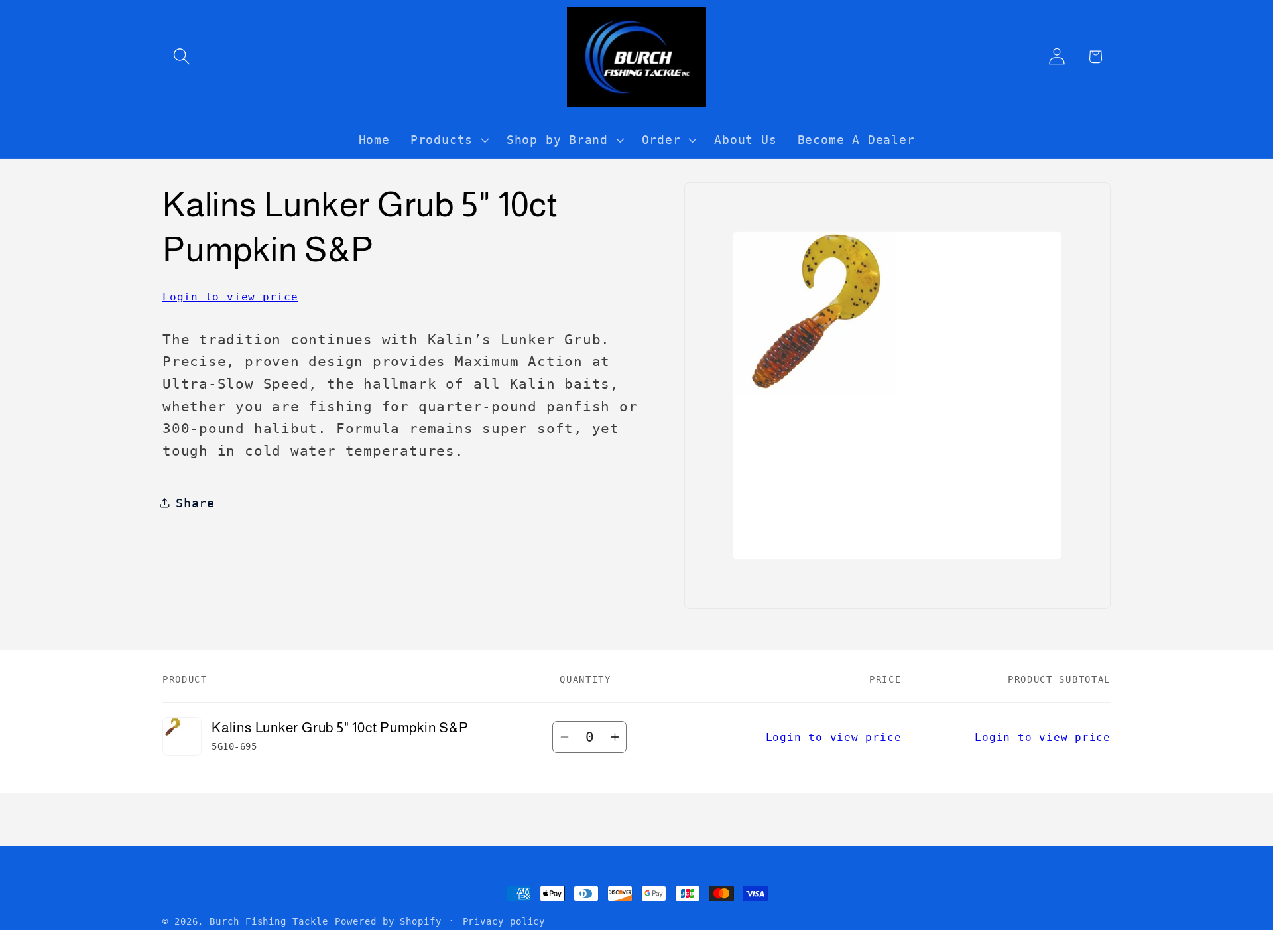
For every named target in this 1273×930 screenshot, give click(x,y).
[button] (181, 57)
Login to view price (230, 296)
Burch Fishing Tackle (269, 921)
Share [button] (195, 502)
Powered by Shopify (388, 921)
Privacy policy (504, 921)
